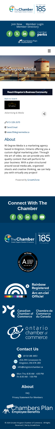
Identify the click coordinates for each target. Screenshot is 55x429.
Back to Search (10, 98)
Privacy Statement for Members (27, 397)
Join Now (16, 24)
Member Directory (27, 26)
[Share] (44, 114)
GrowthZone (33, 179)
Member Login (35, 24)
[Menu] (49, 51)
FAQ (27, 393)
